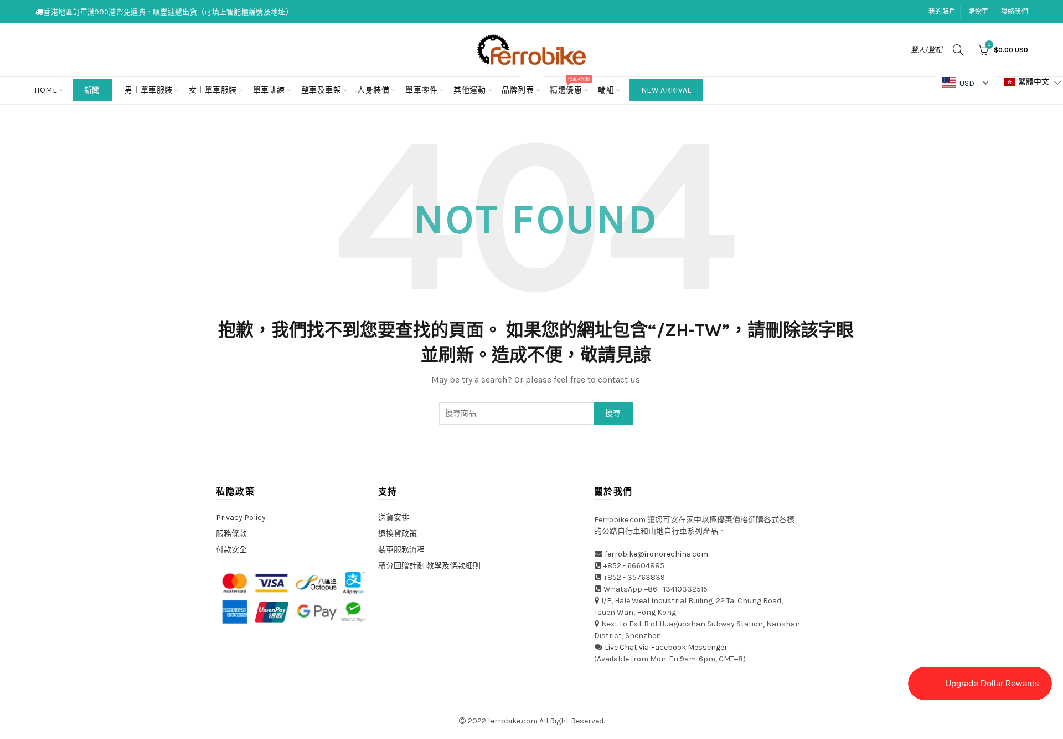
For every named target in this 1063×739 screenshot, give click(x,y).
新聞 (92, 90)
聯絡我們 (1014, 12)
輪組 (606, 90)
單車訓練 (269, 90)
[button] (1033, 82)
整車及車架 (321, 90)
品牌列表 (521, 86)
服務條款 (231, 533)
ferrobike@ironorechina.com (656, 554)
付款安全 (231, 549)
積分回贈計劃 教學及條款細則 (429, 565)
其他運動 (469, 90)
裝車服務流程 (401, 549)
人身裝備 (373, 90)
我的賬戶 (942, 12)
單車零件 (421, 90)
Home (45, 90)
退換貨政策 (397, 533)
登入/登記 (926, 49)
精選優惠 (569, 86)
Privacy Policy (241, 517)
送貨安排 (393, 517)
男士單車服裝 (149, 90)
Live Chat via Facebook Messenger (666, 647)
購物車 (978, 12)
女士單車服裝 (213, 90)
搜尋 (613, 413)
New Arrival (666, 90)
